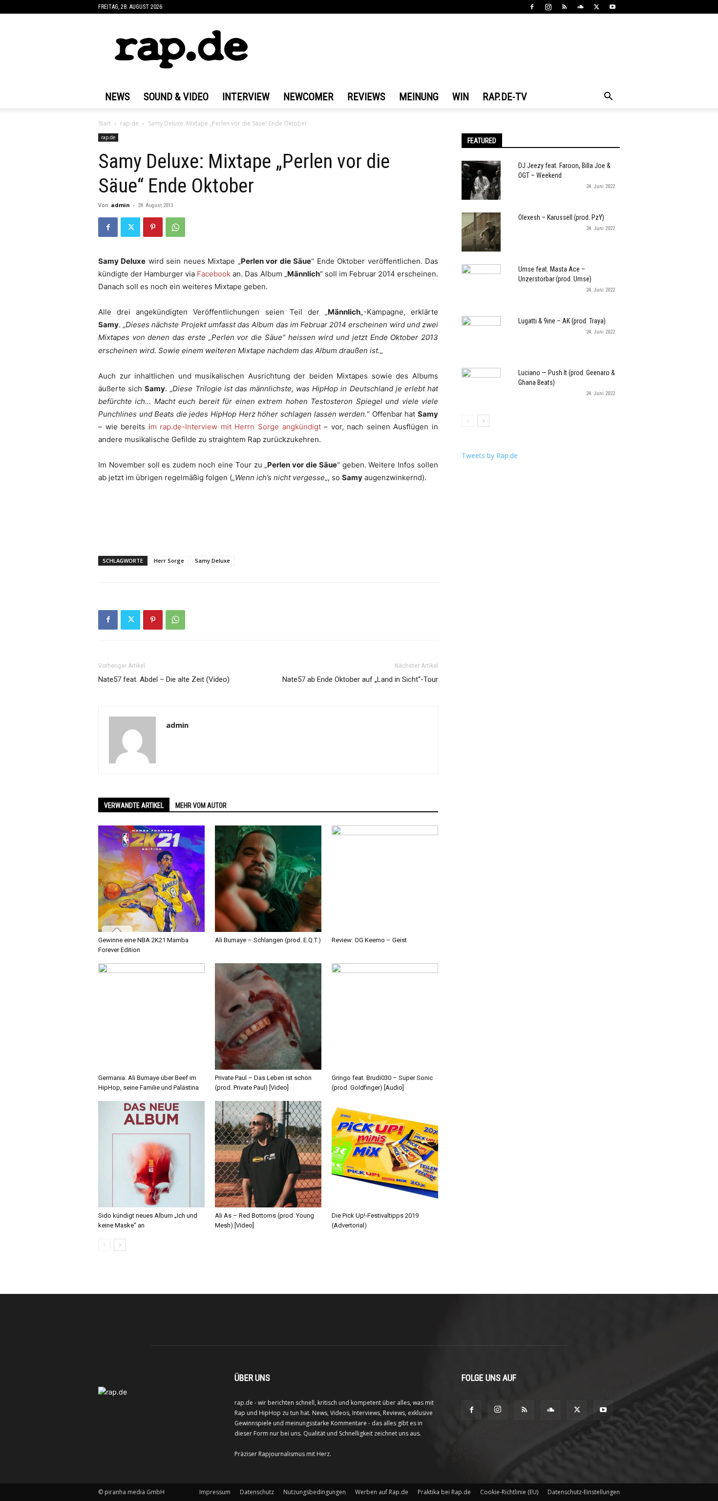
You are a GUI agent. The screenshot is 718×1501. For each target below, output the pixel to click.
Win (460, 97)
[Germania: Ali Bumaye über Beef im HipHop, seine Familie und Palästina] (151, 1016)
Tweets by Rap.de (490, 455)
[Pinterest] (153, 227)
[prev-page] (104, 1245)
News (117, 97)
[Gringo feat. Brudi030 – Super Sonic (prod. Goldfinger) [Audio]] (385, 1016)
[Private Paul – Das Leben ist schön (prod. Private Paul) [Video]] (268, 1016)
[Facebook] (532, 7)
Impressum (215, 1492)
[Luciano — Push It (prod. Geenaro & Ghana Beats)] (481, 387)
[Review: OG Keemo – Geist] (385, 878)
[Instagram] (548, 7)
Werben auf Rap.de (381, 1492)
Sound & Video (176, 97)
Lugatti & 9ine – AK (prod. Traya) (562, 321)
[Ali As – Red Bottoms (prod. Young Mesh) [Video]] (268, 1154)
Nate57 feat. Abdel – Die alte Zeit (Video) (164, 679)
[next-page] (120, 1245)
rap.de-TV (505, 97)
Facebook (214, 273)
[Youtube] (612, 7)
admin (120, 205)
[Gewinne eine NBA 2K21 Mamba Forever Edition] (151, 878)
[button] (608, 97)
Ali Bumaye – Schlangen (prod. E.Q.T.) (268, 940)
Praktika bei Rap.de (444, 1492)
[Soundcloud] (580, 7)
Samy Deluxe (212, 560)
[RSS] (564, 7)
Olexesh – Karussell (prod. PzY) (561, 217)
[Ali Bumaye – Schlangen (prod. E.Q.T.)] (268, 878)
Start (104, 123)
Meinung (419, 97)
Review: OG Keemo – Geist (369, 940)
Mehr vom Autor (201, 805)
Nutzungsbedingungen (314, 1492)
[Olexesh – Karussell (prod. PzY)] (481, 232)
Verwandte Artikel (134, 805)
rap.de (129, 123)
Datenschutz (257, 1492)
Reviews (366, 97)
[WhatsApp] (175, 227)
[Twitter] (596, 7)
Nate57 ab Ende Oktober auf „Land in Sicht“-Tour (360, 679)
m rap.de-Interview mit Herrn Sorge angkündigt (235, 426)
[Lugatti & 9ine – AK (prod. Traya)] (481, 335)
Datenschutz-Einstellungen (584, 1492)
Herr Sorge (169, 560)
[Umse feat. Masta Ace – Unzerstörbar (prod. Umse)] (481, 283)
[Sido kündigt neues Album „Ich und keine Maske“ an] (151, 1154)
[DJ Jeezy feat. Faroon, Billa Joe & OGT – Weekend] (481, 180)
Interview (246, 97)
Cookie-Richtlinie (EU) (509, 1492)
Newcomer (308, 97)
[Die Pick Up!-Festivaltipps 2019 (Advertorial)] (385, 1154)
